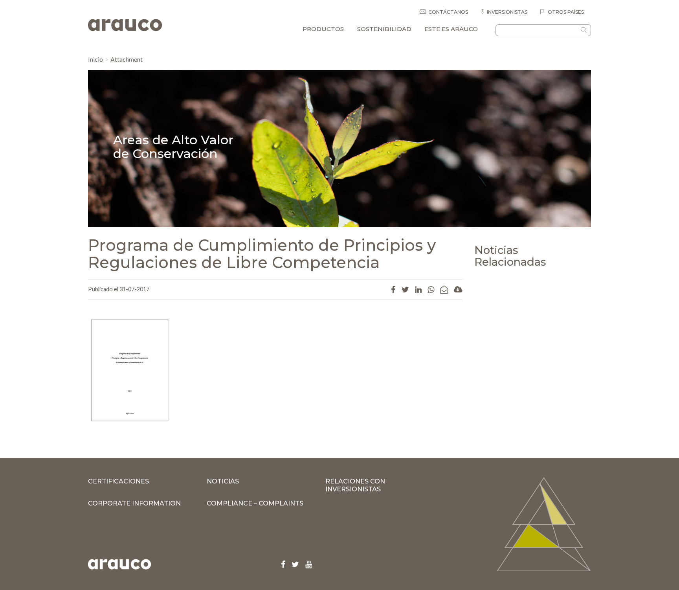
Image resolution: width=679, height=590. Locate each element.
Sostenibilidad (384, 29)
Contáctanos (448, 12)
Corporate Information (134, 503)
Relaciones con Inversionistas (355, 485)
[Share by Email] (444, 289)
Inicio (95, 59)
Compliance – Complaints (255, 503)
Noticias (223, 481)
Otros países (565, 12)
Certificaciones (118, 481)
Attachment (126, 59)
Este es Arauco (451, 29)
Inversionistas (507, 12)
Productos (323, 29)
